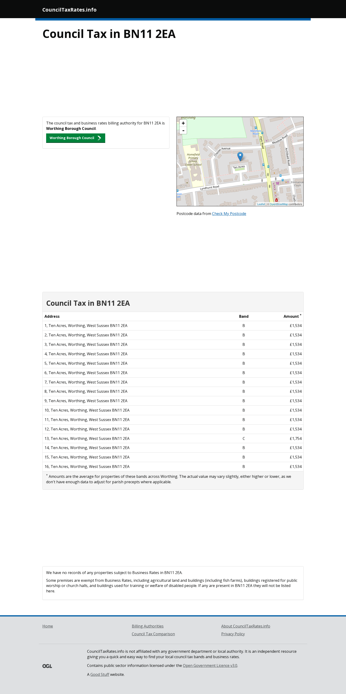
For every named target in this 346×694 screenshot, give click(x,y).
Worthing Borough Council (72, 138)
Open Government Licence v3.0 (210, 665)
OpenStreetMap (279, 204)
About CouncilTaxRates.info (245, 626)
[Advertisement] (173, 81)
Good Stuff (99, 674)
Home (47, 626)
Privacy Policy (233, 633)
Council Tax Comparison (153, 633)
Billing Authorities (148, 626)
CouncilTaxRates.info (69, 9)
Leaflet (261, 204)
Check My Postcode (229, 213)
